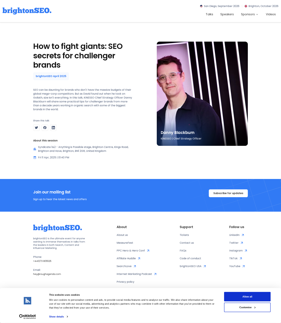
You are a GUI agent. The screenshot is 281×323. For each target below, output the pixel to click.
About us (122, 235)
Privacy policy (125, 282)
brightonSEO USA (190, 266)
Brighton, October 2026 (263, 6)
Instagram (236, 250)
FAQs (183, 250)
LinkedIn (234, 235)
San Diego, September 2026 (221, 6)
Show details (56, 316)
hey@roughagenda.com (47, 274)
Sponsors (248, 14)
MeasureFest (125, 243)
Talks (209, 14)
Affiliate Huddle (126, 258)
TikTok (233, 258)
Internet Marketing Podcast (134, 274)
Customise (245, 307)
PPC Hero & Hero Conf (131, 250)
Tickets (184, 235)
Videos (271, 14)
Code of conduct (190, 258)
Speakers (227, 14)
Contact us (187, 243)
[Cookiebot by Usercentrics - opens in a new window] (27, 316)
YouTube (234, 266)
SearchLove (124, 266)
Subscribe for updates (228, 193)
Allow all (247, 296)
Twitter (234, 243)
